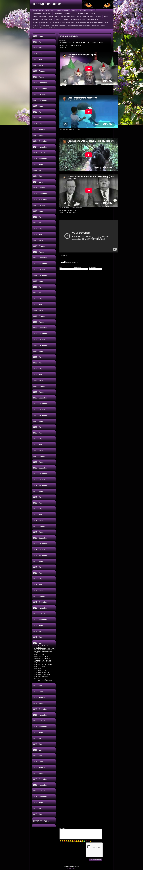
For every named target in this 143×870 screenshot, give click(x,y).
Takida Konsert (92, 19)
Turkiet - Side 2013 (39, 16)
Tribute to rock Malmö (47, 28)
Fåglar (41, 10)
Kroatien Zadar (88, 16)
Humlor (35, 28)
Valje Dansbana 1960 (58, 25)
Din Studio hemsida (71, 868)
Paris (79, 16)
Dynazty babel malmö (40, 22)
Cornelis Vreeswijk (98, 25)
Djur (106, 22)
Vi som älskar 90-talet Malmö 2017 (62, 22)
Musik (106, 16)
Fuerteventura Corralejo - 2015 (64, 13)
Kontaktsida (45, 25)
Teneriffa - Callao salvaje (86, 13)
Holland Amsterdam (68, 16)
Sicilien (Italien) (53, 16)
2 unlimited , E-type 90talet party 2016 (89, 22)
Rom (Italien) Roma (46, 19)
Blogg (35, 10)
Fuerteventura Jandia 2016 (42, 13)
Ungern (35, 19)
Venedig (98, 16)
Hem (47, 10)
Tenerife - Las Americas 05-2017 (83, 10)
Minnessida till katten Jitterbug (79, 25)
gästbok (35, 25)
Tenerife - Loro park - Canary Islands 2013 (70, 19)
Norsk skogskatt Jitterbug (60, 10)
